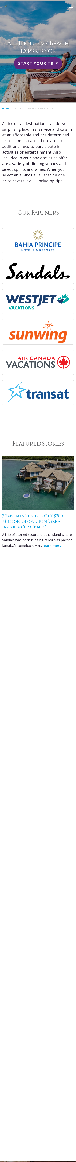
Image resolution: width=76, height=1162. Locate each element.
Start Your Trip (38, 63)
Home (5, 108)
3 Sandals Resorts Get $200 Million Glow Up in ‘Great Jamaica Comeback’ (32, 521)
